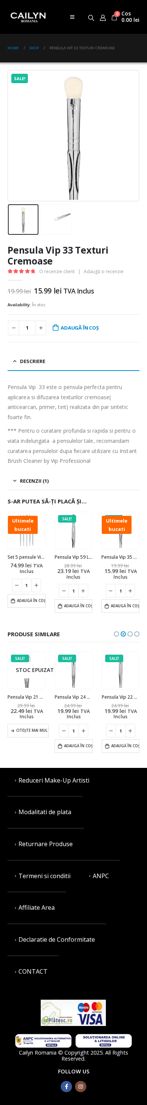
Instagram (80, 1086)
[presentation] (17, 135)
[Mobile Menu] (72, 17)
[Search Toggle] (91, 17)
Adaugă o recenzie (104, 271)
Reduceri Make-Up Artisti (53, 780)
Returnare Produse (45, 844)
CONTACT (32, 971)
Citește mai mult (32, 730)
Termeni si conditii (44, 876)
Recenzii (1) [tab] (34, 480)
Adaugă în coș (79, 327)
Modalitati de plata (44, 812)
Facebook (66, 1086)
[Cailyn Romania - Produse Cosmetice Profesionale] (28, 17)
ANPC (101, 876)
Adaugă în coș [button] (31, 600)
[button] (116, 633)
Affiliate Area (36, 907)
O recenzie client (57, 271)
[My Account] (102, 17)
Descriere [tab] (32, 361)
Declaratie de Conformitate (56, 939)
